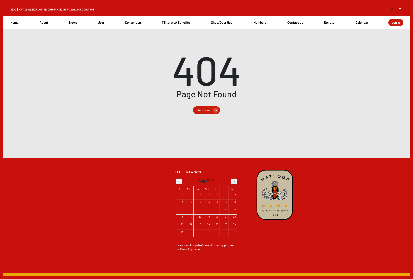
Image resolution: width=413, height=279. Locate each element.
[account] (392, 9)
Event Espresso (190, 249)
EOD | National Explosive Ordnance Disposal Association (52, 9)
